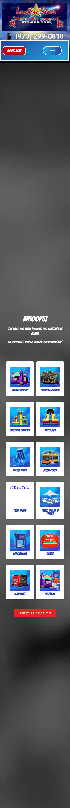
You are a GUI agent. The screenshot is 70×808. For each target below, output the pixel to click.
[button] (14, 50)
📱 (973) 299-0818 (34, 36)
